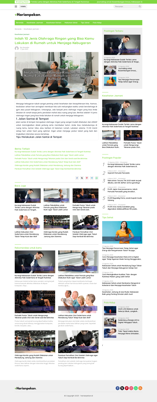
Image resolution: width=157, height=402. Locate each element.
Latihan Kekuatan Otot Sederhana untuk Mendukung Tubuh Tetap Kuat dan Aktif (47, 162)
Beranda (19, 23)
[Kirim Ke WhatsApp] (96, 178)
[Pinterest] (127, 388)
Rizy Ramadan (24, 47)
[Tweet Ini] (82, 178)
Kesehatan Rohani (53, 23)
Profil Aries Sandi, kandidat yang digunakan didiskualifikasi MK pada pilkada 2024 (122, 208)
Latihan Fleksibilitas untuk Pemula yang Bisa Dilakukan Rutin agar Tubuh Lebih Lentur (49, 155)
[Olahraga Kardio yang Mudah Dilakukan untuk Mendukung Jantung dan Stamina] (57, 222)
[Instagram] (131, 388)
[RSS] (140, 388)
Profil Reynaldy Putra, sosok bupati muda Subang (125, 199)
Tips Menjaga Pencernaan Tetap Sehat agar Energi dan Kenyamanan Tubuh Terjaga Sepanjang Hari (128, 80)
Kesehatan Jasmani (35, 23)
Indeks (23, 6)
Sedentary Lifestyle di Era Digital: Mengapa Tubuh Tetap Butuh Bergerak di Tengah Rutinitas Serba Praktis (128, 321)
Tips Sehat (85, 23)
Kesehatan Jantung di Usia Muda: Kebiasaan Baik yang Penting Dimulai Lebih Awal (120, 293)
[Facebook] (118, 388)
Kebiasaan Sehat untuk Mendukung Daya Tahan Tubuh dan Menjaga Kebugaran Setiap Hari (122, 267)
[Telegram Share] (92, 178)
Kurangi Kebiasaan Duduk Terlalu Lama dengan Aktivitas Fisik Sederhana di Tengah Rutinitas (53, 152)
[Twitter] (122, 388)
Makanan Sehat (71, 23)
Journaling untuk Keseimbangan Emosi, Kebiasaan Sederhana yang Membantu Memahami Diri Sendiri (127, 69)
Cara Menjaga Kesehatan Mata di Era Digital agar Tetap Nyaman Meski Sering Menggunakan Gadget (122, 258)
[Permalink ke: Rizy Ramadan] (17, 48)
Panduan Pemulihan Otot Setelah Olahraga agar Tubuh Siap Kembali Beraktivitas (48, 169)
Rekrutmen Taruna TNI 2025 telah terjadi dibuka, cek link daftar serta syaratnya (124, 181)
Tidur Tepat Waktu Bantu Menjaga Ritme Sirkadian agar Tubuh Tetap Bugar (128, 332)
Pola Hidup (97, 23)
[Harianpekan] (28, 14)
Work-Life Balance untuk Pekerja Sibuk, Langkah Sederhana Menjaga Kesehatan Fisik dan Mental (129, 310)
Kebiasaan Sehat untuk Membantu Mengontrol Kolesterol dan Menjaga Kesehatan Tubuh (121, 284)
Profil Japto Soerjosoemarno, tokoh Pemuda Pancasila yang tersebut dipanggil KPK (122, 190)
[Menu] (16, 6)
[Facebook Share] (77, 178)
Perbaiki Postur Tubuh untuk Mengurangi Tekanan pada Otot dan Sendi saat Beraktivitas (51, 158)
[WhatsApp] (136, 388)
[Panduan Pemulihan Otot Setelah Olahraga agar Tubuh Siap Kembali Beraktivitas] (86, 222)
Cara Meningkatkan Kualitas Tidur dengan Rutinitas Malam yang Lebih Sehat (119, 275)
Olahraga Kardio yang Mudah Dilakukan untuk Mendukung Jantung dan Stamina (48, 165)
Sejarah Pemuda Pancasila (119, 173)
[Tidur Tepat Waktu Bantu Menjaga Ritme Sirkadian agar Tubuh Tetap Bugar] (110, 333)
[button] (139, 6)
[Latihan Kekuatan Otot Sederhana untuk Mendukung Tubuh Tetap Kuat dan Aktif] (28, 222)
